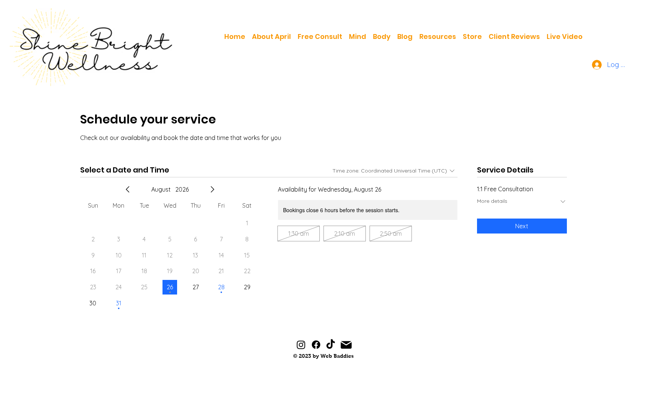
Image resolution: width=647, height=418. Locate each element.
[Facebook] (316, 344)
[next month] (212, 189)
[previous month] (127, 189)
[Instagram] (301, 344)
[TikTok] (330, 344)
